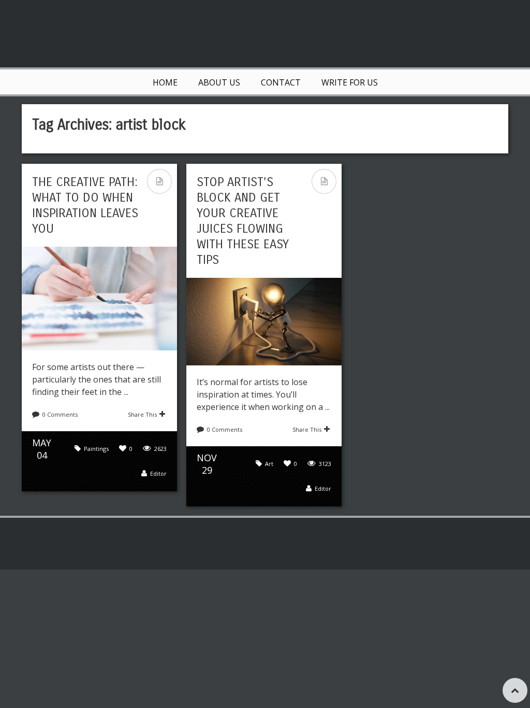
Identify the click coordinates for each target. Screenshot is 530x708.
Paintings (96, 448)
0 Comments (60, 414)
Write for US (349, 82)
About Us (219, 82)
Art (269, 464)
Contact (281, 82)
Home (165, 82)
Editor (158, 473)
